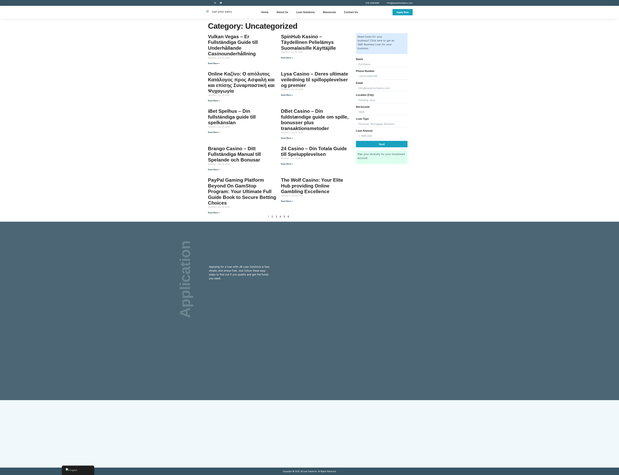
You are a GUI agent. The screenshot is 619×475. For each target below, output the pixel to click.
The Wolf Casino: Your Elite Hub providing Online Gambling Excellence (312, 185)
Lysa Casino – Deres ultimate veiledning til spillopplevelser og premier (314, 79)
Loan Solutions (305, 12)
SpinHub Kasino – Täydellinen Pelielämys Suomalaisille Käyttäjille (308, 42)
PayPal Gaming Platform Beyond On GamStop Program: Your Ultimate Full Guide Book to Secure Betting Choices (242, 191)
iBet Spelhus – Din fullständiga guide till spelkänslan (232, 116)
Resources (329, 12)
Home (264, 12)
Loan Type (362, 118)
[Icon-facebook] (209, 3)
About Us (282, 12)
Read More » (214, 63)
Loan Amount (364, 130)
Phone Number (365, 71)
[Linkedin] (221, 3)
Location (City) (365, 95)
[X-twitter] (215, 3)
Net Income (363, 107)
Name (359, 59)
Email (359, 83)
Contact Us (351, 12)
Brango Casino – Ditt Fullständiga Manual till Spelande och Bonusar (234, 154)
